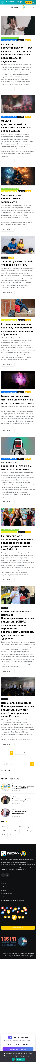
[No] (34, 1056)
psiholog (11, 835)
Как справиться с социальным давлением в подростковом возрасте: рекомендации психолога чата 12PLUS (17, 543)
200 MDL (25, 1044)
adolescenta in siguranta (25, 827)
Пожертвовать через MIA (18, 1049)
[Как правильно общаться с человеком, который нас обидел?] (5, 800)
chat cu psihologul (26, 831)
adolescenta (12, 827)
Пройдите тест (7, 893)
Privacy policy (20, 1059)
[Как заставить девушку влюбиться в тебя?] (5, 812)
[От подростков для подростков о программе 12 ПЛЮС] (5, 787)
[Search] (34, 7)
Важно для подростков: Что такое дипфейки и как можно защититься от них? (17, 399)
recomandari (20, 835)
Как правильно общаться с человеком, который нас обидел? (21, 801)
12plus (4, 827)
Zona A (5, 887)
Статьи (14, 796)
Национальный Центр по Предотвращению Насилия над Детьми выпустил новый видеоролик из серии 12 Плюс (17, 710)
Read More (6, 89)
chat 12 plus (14, 831)
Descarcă (28, 2)
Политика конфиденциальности (13, 900)
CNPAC (4, 835)
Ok (13, 1059)
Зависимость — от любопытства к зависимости (12, 198)
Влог (4, 890)
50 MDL (10, 1044)
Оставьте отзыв (18, 928)
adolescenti (5, 831)
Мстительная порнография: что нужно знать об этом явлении (16, 466)
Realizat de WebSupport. (25, 956)
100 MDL (17, 1044)
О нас (4, 884)
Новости (14, 783)
